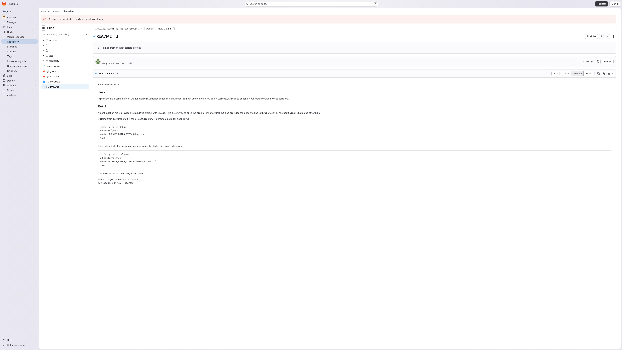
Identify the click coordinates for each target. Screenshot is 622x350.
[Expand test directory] (43, 56)
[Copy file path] (174, 28)
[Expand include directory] (43, 40)
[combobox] (65, 34)
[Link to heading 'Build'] (107, 106)
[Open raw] (603, 73)
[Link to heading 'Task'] (107, 92)
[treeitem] (65, 40)
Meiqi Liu (106, 63)
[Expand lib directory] (43, 45)
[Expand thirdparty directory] (43, 61)
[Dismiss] (612, 19)
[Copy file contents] (598, 73)
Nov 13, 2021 (126, 63)
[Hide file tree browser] (43, 28)
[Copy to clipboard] (607, 127)
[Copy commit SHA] (598, 61)
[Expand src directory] (43, 50)
